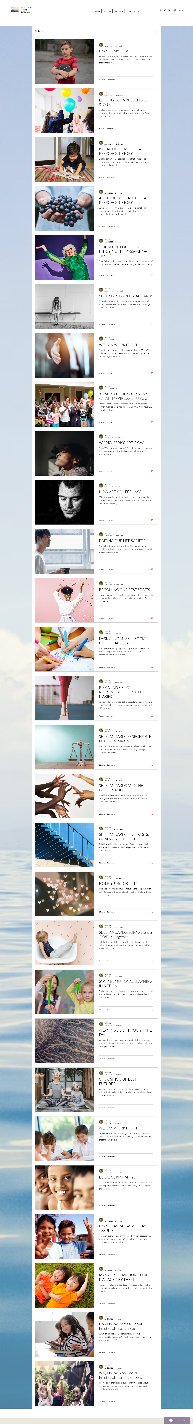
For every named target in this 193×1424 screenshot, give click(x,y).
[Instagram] (168, 10)
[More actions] (153, 44)
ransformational (26, 7)
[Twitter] (164, 10)
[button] (155, 31)
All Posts (39, 31)
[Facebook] (160, 10)
